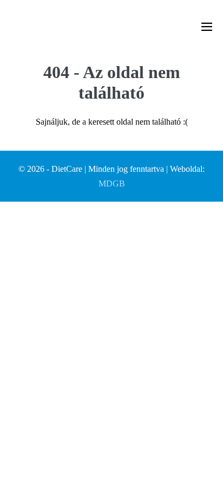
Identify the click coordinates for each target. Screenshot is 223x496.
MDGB (112, 183)
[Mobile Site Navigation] (206, 26)
